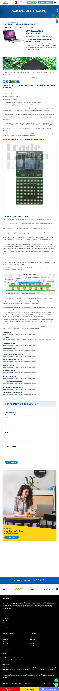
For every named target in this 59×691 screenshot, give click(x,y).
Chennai (32, 637)
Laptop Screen (6, 645)
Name (6, 417)
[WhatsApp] (57, 17)
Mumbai (32, 643)
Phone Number (8, 425)
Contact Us (6, 624)
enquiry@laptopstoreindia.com (16, 660)
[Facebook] (57, 8)
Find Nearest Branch (46, 2)
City (6, 439)
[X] (57, 14)
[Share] (57, 22)
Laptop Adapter (6, 643)
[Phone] (56, 680)
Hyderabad (32, 645)
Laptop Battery (6, 641)
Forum (4, 625)
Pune (31, 641)
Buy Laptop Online (10, 537)
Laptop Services (6, 637)
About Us (5, 627)
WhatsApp (33, 2)
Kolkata (32, 648)
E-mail (6, 432)
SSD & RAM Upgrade (7, 648)
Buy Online (5, 620)
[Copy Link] (57, 19)
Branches (5, 622)
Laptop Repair (6, 639)
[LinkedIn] (57, 11)
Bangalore (32, 639)
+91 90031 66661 (22, 3)
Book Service (6, 618)
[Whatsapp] (56, 685)
